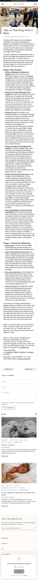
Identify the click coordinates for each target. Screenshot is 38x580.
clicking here (24, 347)
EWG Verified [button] (5, 554)
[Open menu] (4, 4)
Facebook (9, 352)
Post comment (8, 408)
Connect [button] (4, 543)
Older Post (8, 369)
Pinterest (22, 352)
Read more (4, 456)
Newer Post (30, 369)
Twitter (15, 352)
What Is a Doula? (8, 445)
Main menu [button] (4, 538)
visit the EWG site (24, 359)
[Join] (35, 527)
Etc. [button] (2, 549)
